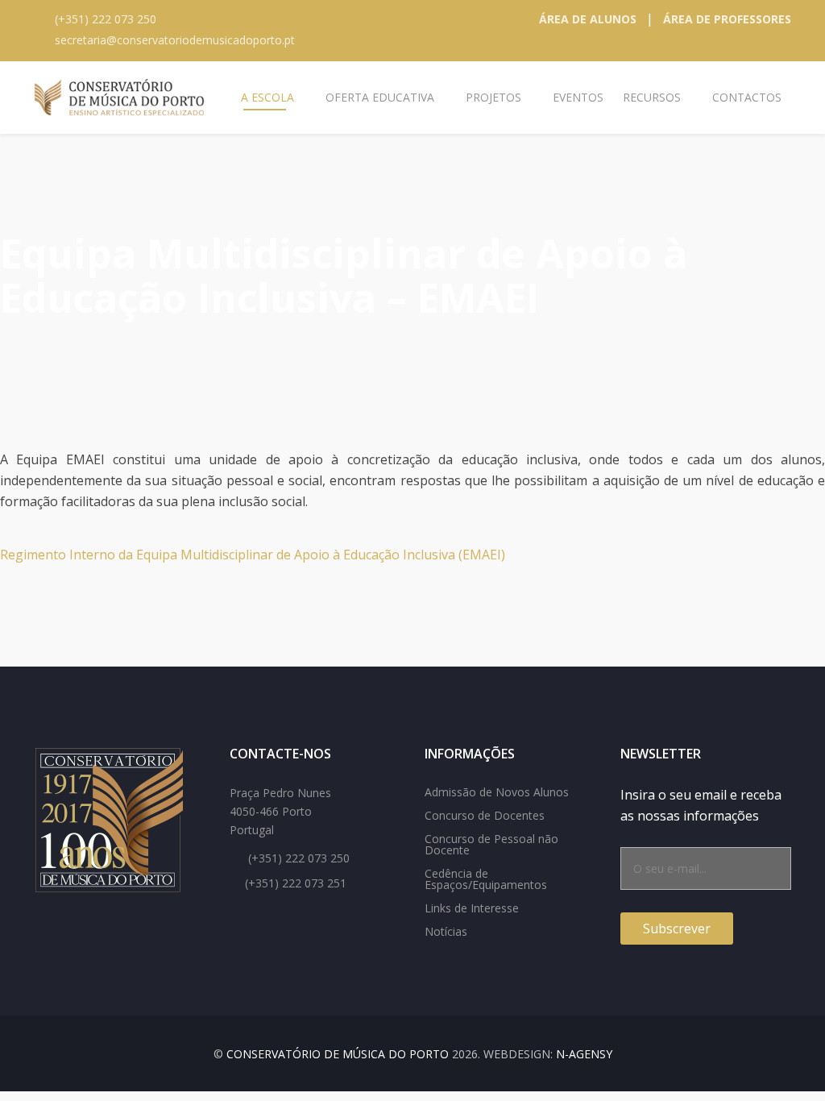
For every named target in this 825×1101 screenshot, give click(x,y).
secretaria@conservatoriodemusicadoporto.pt (175, 40)
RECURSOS (652, 97)
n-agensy (584, 1054)
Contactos (746, 97)
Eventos (578, 97)
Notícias (446, 931)
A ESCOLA (267, 97)
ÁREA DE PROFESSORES (727, 19)
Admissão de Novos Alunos (497, 792)
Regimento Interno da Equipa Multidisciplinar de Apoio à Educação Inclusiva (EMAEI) (252, 554)
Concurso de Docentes (485, 815)
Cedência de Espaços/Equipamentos (486, 879)
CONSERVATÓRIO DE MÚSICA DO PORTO (337, 1054)
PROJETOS (493, 97)
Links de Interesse (472, 908)
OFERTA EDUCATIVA (379, 97)
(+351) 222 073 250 (105, 19)
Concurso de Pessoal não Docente (491, 844)
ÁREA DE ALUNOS (587, 19)
